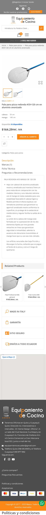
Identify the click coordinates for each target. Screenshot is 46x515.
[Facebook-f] (4, 459)
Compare (4, 143)
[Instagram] (9, 459)
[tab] (23, 161)
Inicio (4, 45)
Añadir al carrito (28, 137)
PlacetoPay (11, 480)
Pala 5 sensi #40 (33, 295)
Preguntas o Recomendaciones (17, 172)
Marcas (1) (7, 164)
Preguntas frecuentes (12, 475)
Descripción (8, 160)
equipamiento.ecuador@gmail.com (20, 445)
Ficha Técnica (8, 168)
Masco (29, 504)
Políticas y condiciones (12, 484)
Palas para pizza (15, 45)
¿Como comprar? (10, 470)
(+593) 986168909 (28, 40)
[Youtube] (13, 459)
